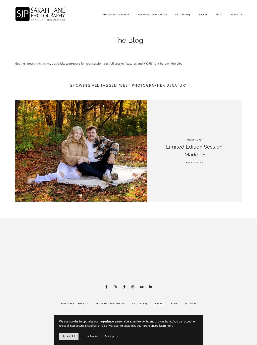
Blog (219, 14)
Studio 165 (183, 14)
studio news (42, 63)
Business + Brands (116, 14)
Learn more (166, 325)
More (235, 14)
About (203, 14)
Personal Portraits (152, 14)
